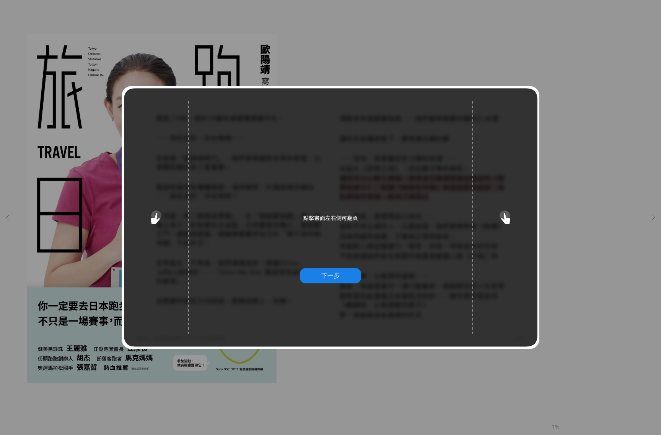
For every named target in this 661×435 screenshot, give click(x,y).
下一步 (330, 275)
